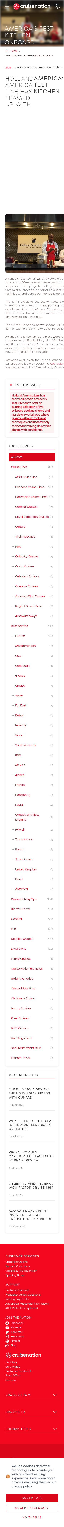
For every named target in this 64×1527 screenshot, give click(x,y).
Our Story (11, 1362)
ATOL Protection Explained (21, 1308)
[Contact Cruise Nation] (57, 6)
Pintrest (15, 1341)
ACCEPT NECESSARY (32, 1507)
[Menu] (6, 6)
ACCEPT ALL (32, 1498)
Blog (15, 51)
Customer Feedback (18, 1371)
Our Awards (12, 1366)
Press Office (12, 1375)
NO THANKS (32, 1517)
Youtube (16, 1327)
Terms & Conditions (17, 1266)
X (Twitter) (17, 1332)
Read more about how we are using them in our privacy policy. (34, 1482)
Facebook (17, 1323)
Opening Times (14, 1275)
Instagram (17, 1336)
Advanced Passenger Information (26, 1303)
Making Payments (17, 1299)
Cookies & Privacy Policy (21, 1270)
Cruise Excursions (16, 1261)
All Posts (16, 457)
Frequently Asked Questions (23, 1294)
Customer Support (17, 1290)
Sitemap (10, 1380)
